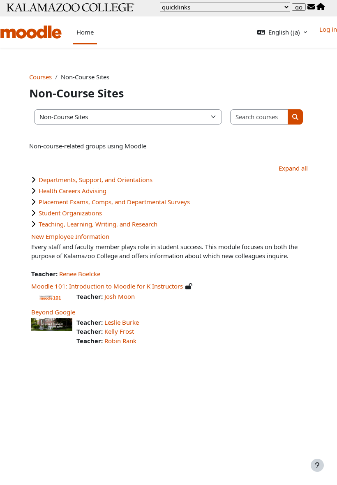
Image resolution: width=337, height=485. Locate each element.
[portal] (320, 7)
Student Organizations (70, 213)
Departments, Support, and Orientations (95, 180)
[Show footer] (317, 465)
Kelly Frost (119, 331)
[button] (282, 32)
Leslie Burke (121, 322)
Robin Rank (120, 341)
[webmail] (311, 7)
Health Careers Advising (72, 191)
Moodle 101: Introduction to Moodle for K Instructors (107, 286)
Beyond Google (53, 312)
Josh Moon (119, 296)
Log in (328, 29)
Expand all (293, 168)
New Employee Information (70, 236)
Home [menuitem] (85, 32)
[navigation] (225, 7)
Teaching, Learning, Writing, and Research (98, 224)
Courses (40, 77)
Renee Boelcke (79, 274)
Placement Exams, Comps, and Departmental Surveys (114, 202)
